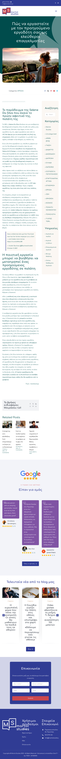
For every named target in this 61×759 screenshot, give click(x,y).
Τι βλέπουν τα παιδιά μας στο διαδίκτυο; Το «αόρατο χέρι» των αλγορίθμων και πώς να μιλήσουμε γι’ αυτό (11, 622)
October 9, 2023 (12, 248)
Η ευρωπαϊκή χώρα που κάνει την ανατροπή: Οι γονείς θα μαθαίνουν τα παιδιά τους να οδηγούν (31, 617)
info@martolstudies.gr (52, 738)
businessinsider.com (11, 180)
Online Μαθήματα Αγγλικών (49, 263)
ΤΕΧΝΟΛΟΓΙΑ (50, 214)
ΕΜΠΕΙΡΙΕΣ (50, 167)
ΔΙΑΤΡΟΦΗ (49, 158)
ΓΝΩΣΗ (48, 145)
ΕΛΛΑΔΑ (49, 163)
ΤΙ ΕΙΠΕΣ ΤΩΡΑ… (49, 220)
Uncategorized (51, 134)
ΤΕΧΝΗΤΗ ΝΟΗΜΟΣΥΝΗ (51, 209)
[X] (33, 404)
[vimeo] (57, 91)
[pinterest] (51, 91)
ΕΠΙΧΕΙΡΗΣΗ (50, 185)
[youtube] (54, 91)
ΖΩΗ (47, 194)
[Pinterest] (33, 406)
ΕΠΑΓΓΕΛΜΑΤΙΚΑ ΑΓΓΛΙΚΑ (52, 180)
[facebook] (55, 2)
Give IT (55, 753)
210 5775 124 (49, 735)
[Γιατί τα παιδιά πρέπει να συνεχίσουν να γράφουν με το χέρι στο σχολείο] (20, 424)
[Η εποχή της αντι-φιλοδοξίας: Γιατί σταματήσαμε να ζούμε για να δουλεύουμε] (7, 424)
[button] (3, 615)
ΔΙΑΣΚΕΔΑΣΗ (50, 154)
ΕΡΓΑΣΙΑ (21, 91)
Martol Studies (48, 128)
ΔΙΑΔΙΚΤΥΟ (49, 150)
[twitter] (48, 91)
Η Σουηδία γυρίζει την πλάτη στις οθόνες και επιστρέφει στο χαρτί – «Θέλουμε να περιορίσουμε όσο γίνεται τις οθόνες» (52, 622)
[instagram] (58, 2)
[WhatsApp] (30, 406)
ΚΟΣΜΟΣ (49, 203)
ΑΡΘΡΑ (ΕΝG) (48, 140)
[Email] (35, 406)
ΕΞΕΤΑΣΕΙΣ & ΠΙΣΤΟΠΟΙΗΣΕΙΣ (52, 173)
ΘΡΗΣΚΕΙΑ (49, 198)
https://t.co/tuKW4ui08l (14, 241)
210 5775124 (6, 2)
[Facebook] (30, 404)
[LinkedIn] (35, 404)
